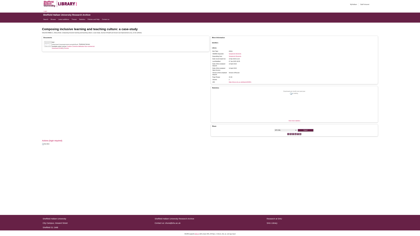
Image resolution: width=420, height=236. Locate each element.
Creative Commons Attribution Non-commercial (80, 46)
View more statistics (294, 121)
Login (45, 11)
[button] (43, 144)
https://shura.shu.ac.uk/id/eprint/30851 (240, 82)
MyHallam (353, 4)
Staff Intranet (364, 4)
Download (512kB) (57, 48)
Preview (66, 48)
